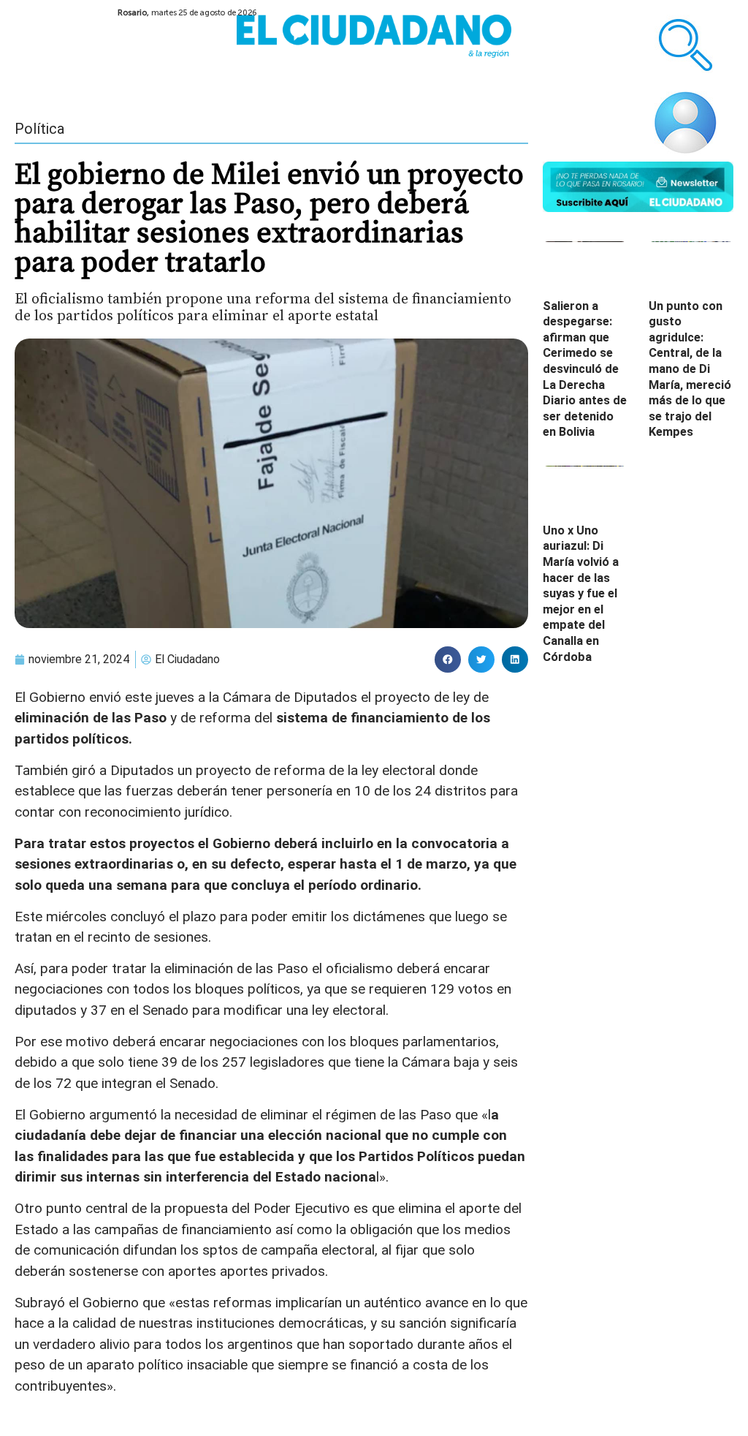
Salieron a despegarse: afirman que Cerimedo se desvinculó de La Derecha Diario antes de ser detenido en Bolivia (585, 369)
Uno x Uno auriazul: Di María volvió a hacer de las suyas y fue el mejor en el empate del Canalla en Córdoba (581, 594)
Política (39, 128)
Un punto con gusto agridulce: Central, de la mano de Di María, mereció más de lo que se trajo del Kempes (690, 369)
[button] (448, 659)
